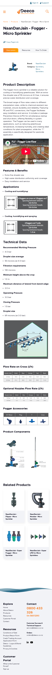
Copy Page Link (12, 42)
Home (5, 22)
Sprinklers (39, 67)
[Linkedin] (28, 642)
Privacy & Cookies (10, 649)
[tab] (10, 50)
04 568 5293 (33, 616)
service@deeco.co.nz (35, 628)
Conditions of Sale (10, 633)
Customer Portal (9, 619)
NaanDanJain (41, 63)
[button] (4, 12)
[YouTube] (31, 642)
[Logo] (25, 11)
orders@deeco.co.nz (35, 635)
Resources (7, 616)
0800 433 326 (35, 610)
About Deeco (8, 610)
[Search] (47, 11)
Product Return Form (11, 636)
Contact (6, 621)
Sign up (6, 669)
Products (14, 22)
